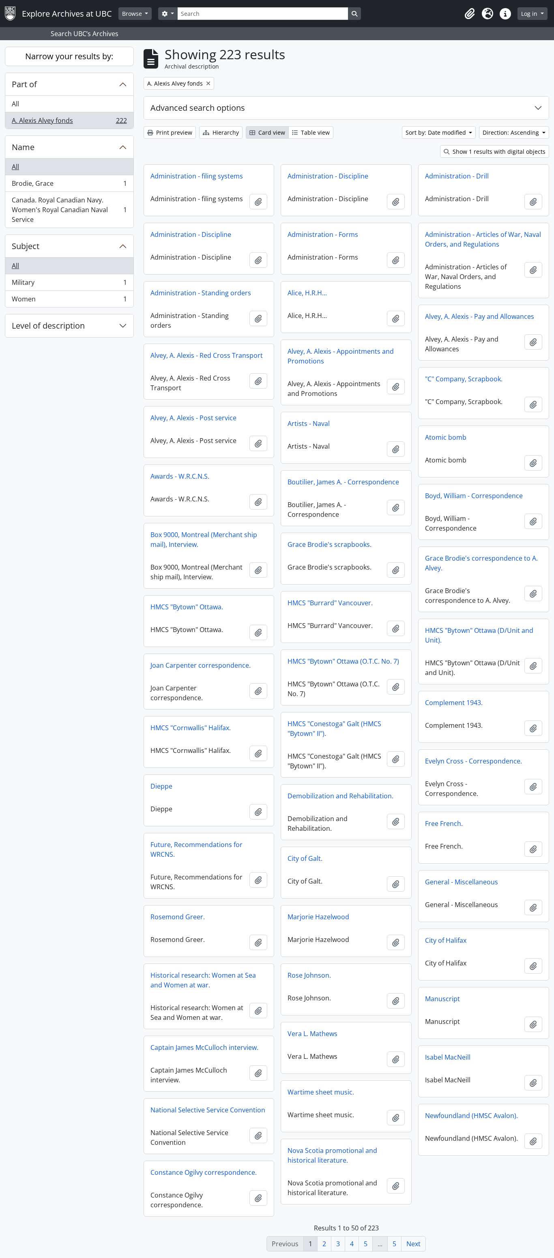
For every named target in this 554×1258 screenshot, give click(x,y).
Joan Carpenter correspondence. (200, 665)
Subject (25, 246)
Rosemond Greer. (177, 916)
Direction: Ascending (512, 132)
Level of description (48, 325)
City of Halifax (445, 940)
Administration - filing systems (196, 176)
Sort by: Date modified (437, 132)
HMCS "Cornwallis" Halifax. (190, 727)
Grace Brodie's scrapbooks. (329, 544)
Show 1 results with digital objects (498, 151)
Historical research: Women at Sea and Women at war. (203, 980)
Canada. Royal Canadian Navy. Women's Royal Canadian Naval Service (69, 210)
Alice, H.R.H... (307, 292)
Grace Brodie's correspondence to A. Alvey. (481, 563)
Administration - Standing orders (200, 292)
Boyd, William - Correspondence (474, 495)
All (15, 103)
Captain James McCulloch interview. (204, 1047)
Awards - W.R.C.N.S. (179, 476)
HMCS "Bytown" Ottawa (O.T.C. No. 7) (343, 661)
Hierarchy (225, 132)
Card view (271, 132)
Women (69, 301)
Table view (314, 132)
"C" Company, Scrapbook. (463, 378)
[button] (470, 14)
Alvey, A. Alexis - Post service (193, 417)
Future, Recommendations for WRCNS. (196, 849)
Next (413, 1243)
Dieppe (161, 786)
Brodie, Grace (69, 185)
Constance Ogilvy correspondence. (203, 1172)
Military (69, 284)
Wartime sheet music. (321, 1092)
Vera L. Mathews (312, 1033)
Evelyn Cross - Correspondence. (473, 761)
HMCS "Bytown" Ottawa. (186, 606)
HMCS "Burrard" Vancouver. (330, 602)
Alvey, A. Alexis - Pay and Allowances (479, 316)
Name (23, 147)
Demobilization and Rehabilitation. (340, 795)
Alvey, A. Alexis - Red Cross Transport (206, 355)
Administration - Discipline (328, 176)
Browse (133, 13)
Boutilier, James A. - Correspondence (343, 481)
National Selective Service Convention (207, 1109)
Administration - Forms (323, 234)
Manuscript (442, 998)
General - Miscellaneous (461, 881)
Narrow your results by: (69, 56)
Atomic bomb (445, 437)
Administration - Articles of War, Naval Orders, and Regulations (483, 239)
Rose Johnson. (309, 975)
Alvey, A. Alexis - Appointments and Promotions (341, 356)
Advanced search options (197, 107)
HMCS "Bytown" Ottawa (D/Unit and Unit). (479, 635)
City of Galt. (305, 858)
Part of (24, 84)
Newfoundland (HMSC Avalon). (471, 1115)
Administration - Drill (457, 176)
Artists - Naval (309, 423)
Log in (530, 13)
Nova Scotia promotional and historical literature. (332, 1155)
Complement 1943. (454, 702)
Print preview (173, 132)
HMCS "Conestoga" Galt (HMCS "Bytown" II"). (334, 728)
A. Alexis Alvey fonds (69, 122)
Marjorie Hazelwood (318, 916)
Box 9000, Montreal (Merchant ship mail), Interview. (203, 539)
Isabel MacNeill (447, 1057)
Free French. (444, 823)
